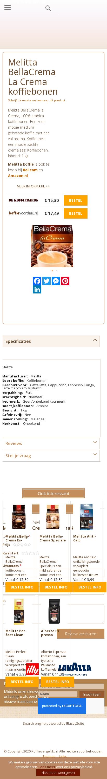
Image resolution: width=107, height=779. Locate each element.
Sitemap (49, 756)
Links (63, 756)
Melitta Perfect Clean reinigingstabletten (17, 637)
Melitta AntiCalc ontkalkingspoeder (84, 542)
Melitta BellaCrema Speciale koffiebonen (52, 540)
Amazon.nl (18, 175)
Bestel (75, 200)
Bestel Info (22, 587)
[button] (52, 271)
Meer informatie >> (33, 186)
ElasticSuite (75, 723)
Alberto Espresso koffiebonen (52, 635)
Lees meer (47, 766)
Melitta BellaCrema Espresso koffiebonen (17, 542)
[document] (54, 768)
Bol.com (30, 169)
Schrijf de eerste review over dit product (36, 100)
